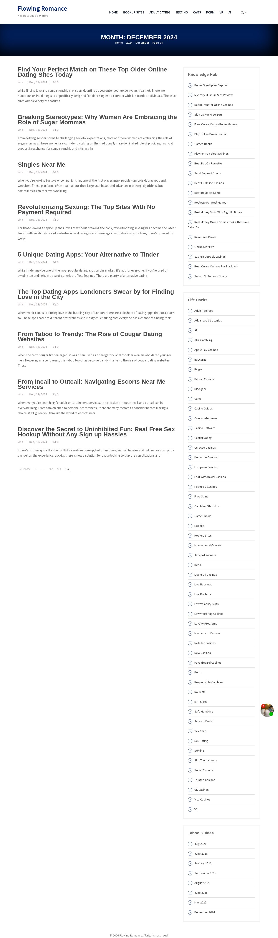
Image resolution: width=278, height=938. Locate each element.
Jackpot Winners (205, 555)
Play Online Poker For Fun (210, 134)
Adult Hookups (203, 311)
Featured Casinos (205, 487)
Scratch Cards (203, 721)
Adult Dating (159, 12)
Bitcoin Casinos (204, 379)
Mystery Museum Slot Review (213, 95)
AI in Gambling (203, 340)
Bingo (198, 369)
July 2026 (200, 844)
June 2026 (200, 853)
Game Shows (202, 516)
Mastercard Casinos (207, 633)
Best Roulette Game (207, 193)
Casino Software (204, 428)
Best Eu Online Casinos (209, 183)
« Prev (25, 469)
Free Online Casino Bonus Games (215, 124)
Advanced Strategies (208, 320)
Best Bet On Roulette (208, 163)
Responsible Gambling (208, 682)
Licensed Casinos (205, 575)
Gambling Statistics (207, 506)
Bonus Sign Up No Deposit (211, 85)
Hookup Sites (133, 12)
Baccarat (200, 359)
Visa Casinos (202, 799)
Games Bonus (203, 144)
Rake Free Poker (205, 237)
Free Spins (201, 496)
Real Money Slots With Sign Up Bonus (218, 212)
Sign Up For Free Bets (208, 114)
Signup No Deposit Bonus (210, 276)
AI (229, 12)
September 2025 (205, 873)
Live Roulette (203, 594)
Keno (197, 565)
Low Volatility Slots (206, 604)
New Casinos (202, 653)
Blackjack (200, 389)
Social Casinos (203, 770)
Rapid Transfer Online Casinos (213, 105)
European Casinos (206, 467)
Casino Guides (203, 408)
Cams (197, 12)
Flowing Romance (42, 8)
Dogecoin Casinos (206, 457)
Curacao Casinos (205, 447)
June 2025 (200, 893)
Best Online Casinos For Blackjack (216, 266)
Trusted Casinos (204, 780)
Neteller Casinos (205, 643)
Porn (210, 12)
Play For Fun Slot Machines (211, 154)
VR (221, 12)
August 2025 (202, 883)
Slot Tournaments (205, 760)
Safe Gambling (203, 711)
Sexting (181, 12)
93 (59, 469)
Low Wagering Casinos (208, 614)
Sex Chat (200, 731)
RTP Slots (200, 702)
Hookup (199, 526)
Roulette (200, 692)
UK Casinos (201, 790)
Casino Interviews (205, 418)
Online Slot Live (204, 247)
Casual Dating (203, 438)
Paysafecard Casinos (208, 663)
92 (51, 469)
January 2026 (202, 863)
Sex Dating (201, 741)
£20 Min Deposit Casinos (210, 257)
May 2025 (200, 902)
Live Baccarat (203, 584)
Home (113, 12)
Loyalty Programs (205, 623)
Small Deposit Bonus (207, 173)
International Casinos (208, 545)
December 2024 (204, 912)
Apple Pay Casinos (206, 350)
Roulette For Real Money (210, 202)
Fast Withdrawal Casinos (210, 477)
